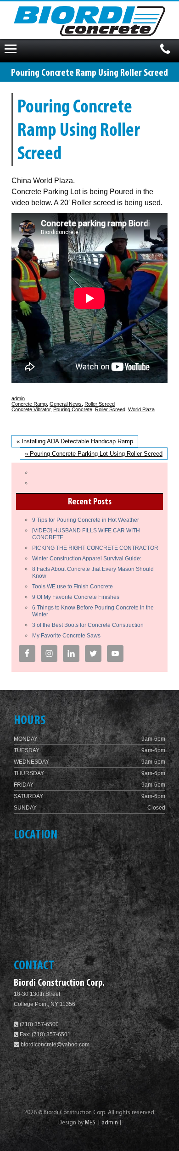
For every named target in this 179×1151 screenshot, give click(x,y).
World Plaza (141, 409)
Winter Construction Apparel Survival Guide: (86, 558)
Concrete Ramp (29, 404)
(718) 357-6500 (38, 1024)
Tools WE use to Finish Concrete (72, 586)
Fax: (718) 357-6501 (44, 1034)
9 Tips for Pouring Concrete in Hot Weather (85, 520)
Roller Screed (99, 404)
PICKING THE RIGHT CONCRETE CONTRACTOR (95, 548)
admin (18, 398)
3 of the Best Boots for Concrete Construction (88, 625)
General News (66, 404)
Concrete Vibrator (30, 409)
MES (90, 1123)
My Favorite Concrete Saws (66, 635)
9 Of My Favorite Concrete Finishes (75, 597)
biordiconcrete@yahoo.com (55, 1044)
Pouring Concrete (72, 409)
